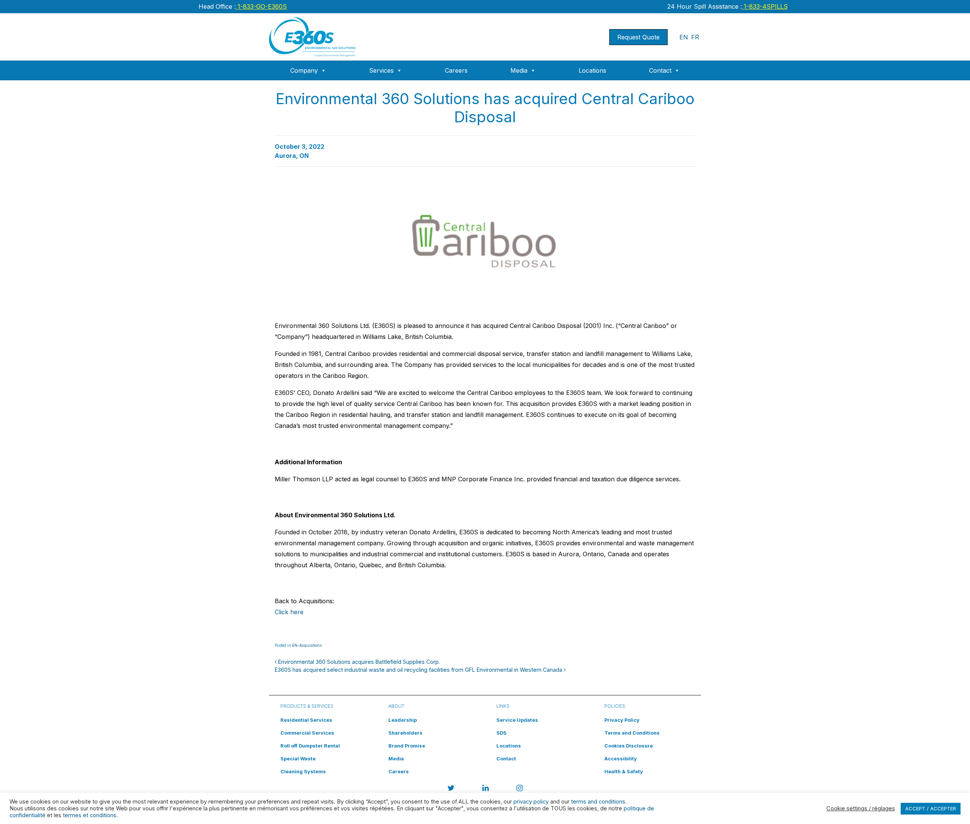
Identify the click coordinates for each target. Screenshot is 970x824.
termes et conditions (89, 815)
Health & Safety (623, 771)
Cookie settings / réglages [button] (860, 808)
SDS (501, 733)
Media (518, 70)
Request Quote (638, 37)
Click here (289, 612)
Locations (592, 70)
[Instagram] (519, 789)
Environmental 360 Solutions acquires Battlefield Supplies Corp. (358, 662)
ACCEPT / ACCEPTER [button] (930, 808)
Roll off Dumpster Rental (310, 746)
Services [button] (381, 70)
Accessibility (620, 759)
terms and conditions (598, 801)
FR (695, 37)
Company (304, 70)
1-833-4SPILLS (765, 6)
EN (683, 37)
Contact (660, 70)
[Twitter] (451, 789)
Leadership (402, 720)
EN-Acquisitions (307, 645)
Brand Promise (406, 746)
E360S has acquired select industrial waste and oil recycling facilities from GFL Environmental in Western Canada (419, 669)
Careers (456, 70)
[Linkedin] (485, 789)
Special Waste (298, 759)
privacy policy (531, 801)
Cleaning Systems (303, 771)
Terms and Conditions (632, 733)
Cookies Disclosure (628, 746)
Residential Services (306, 720)
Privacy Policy (622, 720)
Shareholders (405, 733)
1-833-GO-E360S (261, 6)
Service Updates (517, 720)
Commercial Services (307, 733)
